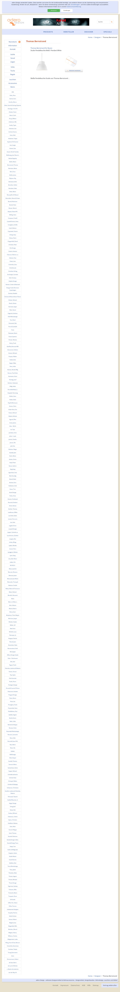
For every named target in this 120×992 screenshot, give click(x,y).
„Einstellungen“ (75, 4)
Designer (88, 32)
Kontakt (55, 985)
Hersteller (68, 32)
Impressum (64, 985)
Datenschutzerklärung (74, 6)
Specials (108, 32)
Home (90, 37)
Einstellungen (66, 10)
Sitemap (96, 985)
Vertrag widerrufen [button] (110, 985)
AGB (83, 985)
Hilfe (88, 985)
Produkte (48, 32)
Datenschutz (75, 985)
